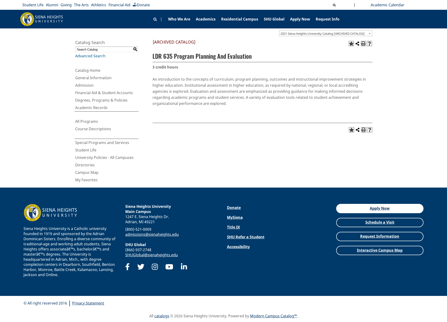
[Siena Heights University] (41, 19)
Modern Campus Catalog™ (273, 316)
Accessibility (238, 246)
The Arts (81, 5)
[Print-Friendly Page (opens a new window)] (363, 43)
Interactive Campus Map (380, 250)
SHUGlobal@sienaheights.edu (151, 254)
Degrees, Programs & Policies (101, 100)
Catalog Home (87, 70)
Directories (85, 165)
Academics (206, 19)
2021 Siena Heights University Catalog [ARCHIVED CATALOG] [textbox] (323, 33)
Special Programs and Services (102, 142)
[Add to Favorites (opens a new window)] (351, 43)
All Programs (86, 121)
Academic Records (91, 107)
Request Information (379, 236)
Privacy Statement (88, 303)
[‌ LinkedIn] (184, 266)
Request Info (327, 19)
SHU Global (274, 19)
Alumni (52, 5)
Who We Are (179, 19)
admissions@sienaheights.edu (152, 234)
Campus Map (86, 172)
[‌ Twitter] (140, 266)
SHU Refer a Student (245, 237)
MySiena (235, 217)
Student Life (33, 5)
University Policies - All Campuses (104, 157)
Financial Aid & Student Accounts (104, 92)
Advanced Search (90, 55)
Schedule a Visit (379, 222)
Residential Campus (239, 19)
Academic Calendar (386, 5)
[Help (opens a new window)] (369, 43)
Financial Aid (119, 5)
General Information (93, 77)
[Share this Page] (357, 43)
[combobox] (325, 33)
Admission (84, 85)
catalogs (161, 316)
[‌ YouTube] (169, 266)
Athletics (98, 5)
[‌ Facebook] (127, 266)
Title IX (233, 227)
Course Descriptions (93, 128)
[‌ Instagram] (155, 266)
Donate (143, 5)
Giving (66, 5)
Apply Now (300, 19)
